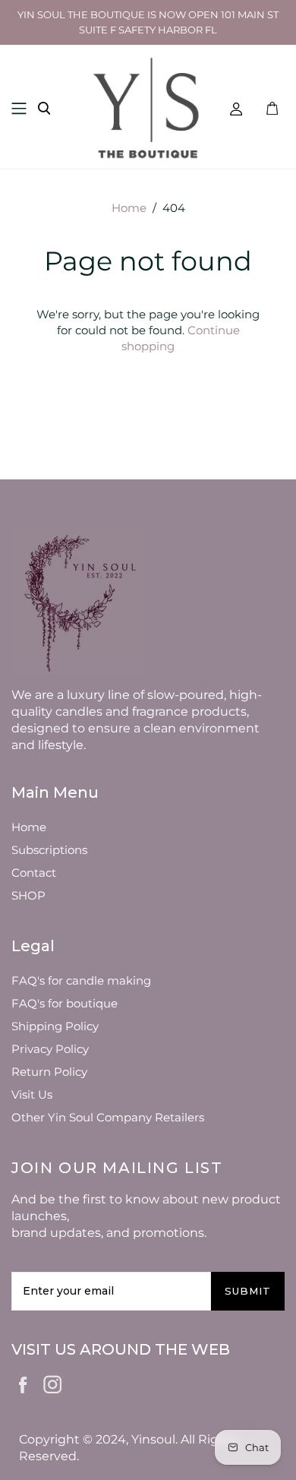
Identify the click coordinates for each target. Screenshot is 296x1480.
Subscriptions (49, 850)
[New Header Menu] (19, 108)
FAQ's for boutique (64, 1003)
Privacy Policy (50, 1049)
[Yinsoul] (148, 105)
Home (129, 208)
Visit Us (31, 1094)
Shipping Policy (55, 1026)
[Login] (236, 109)
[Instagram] (53, 1382)
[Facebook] (23, 1383)
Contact (33, 872)
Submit (248, 1291)
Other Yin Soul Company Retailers (107, 1117)
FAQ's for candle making (81, 980)
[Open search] (44, 108)
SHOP (28, 895)
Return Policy (49, 1071)
